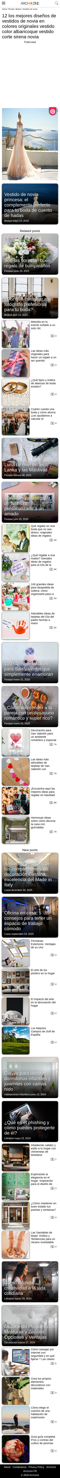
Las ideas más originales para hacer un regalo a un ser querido (43, 355)
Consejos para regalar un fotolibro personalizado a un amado (27, 505)
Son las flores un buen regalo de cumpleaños (27, 263)
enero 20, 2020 (22, 723)
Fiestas (11, 9)
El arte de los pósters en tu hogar (43, 972)
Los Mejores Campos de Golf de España (43, 1031)
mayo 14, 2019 (21, 220)
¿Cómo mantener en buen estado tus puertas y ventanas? (43, 1206)
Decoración (10, 1342)
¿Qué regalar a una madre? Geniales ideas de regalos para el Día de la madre (43, 562)
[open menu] (3, 2)
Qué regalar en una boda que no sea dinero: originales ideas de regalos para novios (43, 532)
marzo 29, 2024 (23, 1298)
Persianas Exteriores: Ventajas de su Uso (43, 944)
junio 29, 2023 (21, 271)
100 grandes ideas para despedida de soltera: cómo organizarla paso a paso (42, 591)
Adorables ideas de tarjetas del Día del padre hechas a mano (43, 618)
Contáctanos (19, 1467)
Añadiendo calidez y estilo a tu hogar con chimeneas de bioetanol (43, 1150)
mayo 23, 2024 (23, 1138)
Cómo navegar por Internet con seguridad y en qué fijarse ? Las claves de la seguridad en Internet (42, 1357)
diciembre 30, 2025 (21, 890)
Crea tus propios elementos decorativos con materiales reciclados (41, 1385)
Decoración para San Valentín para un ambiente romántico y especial (43, 735)
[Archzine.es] (30, 4)
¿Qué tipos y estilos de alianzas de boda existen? (43, 383)
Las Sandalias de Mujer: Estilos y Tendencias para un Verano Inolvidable (43, 1237)
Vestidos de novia (30, 9)
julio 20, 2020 (21, 519)
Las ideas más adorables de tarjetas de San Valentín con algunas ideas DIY (42, 766)
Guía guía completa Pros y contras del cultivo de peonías (43, 1440)
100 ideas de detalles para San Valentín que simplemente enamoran (28, 669)
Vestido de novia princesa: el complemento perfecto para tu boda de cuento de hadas (28, 205)
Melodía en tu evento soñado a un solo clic (43, 325)
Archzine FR (30, 1471)
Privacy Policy (36, 1467)
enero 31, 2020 (22, 679)
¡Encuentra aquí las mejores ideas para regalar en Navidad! (43, 792)
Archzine (51, 1467)
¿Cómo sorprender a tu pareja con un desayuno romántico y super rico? (29, 713)
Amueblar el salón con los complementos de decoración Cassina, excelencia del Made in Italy (28, 874)
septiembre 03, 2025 (22, 934)
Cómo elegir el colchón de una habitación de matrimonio (40, 1412)
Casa (7, 890)
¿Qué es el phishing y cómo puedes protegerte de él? (29, 1127)
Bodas (18, 9)
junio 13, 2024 (38, 1094)
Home (4, 9)
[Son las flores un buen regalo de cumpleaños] (30, 254)
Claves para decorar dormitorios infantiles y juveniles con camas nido (27, 1081)
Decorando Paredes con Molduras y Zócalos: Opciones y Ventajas (29, 1332)
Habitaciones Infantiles (16, 1094)
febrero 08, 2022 (22, 475)
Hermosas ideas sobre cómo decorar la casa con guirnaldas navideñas (43, 824)
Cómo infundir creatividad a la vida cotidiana (25, 1288)
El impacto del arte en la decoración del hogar (43, 1002)
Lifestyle (8, 1138)
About (7, 1467)
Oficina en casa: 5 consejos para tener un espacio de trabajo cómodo (28, 920)
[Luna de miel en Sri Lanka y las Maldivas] (30, 458)
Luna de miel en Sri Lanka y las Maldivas (26, 467)
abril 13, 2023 (20, 315)
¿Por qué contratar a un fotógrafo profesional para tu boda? (28, 304)
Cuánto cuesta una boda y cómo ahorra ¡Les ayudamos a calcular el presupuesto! (43, 416)
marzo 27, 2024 (26, 1342)
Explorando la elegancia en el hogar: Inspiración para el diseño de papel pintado (42, 1181)
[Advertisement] (30, 74)
